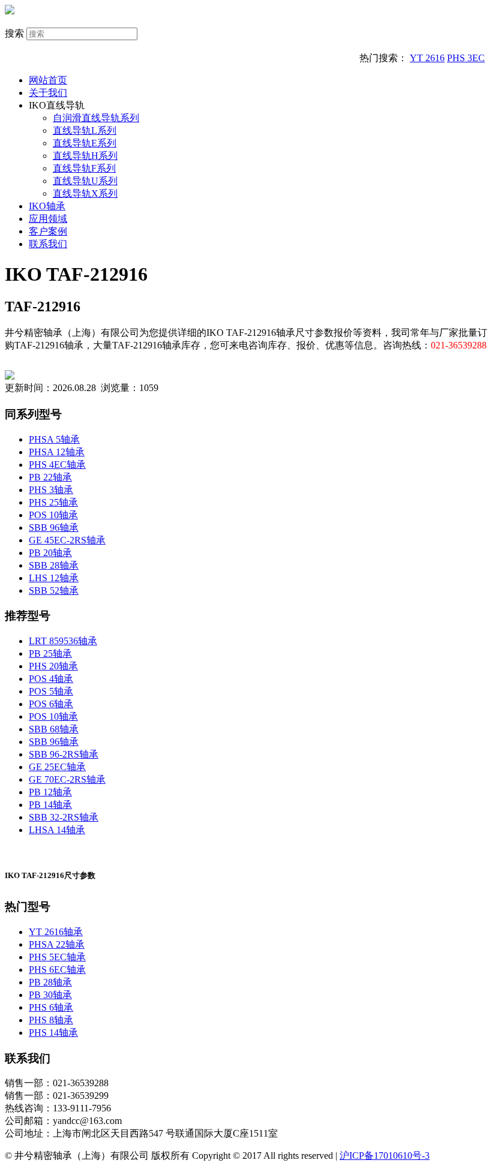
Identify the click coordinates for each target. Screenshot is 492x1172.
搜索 (14, 33)
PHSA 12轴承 (57, 452)
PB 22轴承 (50, 477)
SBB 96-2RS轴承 (63, 754)
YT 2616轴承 (56, 932)
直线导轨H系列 (85, 156)
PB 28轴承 (50, 982)
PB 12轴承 (50, 792)
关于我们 (48, 93)
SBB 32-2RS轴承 (63, 817)
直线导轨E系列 (84, 143)
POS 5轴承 (51, 691)
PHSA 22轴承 (57, 944)
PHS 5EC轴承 (57, 957)
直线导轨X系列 (85, 193)
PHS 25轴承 (53, 502)
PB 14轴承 (50, 805)
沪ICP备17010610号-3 (385, 1155)
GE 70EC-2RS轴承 (67, 779)
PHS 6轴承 (51, 1007)
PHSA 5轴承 (54, 439)
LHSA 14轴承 (57, 830)
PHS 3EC (466, 58)
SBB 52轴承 (54, 590)
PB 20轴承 (50, 553)
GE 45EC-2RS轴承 (67, 540)
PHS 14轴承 (53, 1032)
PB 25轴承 (50, 653)
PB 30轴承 (50, 995)
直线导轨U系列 (85, 181)
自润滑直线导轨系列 (96, 118)
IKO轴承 (47, 206)
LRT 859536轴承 (63, 641)
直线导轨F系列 (84, 168)
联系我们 (48, 244)
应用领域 (48, 219)
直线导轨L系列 (84, 130)
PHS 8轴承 (51, 1020)
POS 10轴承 (53, 515)
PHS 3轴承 (51, 490)
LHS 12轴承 (54, 578)
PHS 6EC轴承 (57, 969)
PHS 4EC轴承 (57, 464)
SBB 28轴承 (54, 565)
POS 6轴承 (51, 704)
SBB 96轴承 (54, 527)
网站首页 (48, 80)
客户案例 (48, 231)
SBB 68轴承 (54, 729)
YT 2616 (427, 58)
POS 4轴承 (51, 679)
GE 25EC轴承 (57, 767)
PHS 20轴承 (53, 666)
